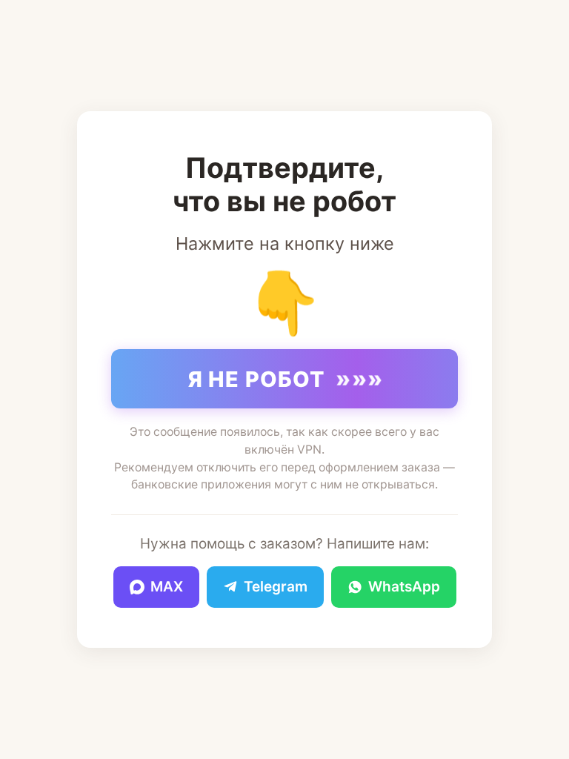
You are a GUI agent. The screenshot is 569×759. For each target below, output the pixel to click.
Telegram (275, 586)
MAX (166, 586)
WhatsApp (404, 586)
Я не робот (286, 378)
